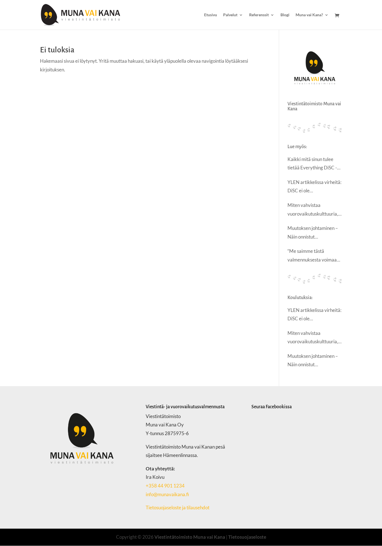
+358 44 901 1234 (165, 486)
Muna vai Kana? (309, 15)
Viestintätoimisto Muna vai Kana (189, 537)
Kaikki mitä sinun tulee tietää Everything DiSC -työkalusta (312, 164)
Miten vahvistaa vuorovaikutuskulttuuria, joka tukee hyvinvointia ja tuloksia (313, 210)
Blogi (284, 15)
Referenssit (259, 15)
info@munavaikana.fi (167, 494)
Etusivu (210, 15)
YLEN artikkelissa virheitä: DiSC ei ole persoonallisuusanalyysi (314, 187)
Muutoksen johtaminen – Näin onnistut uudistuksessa (312, 233)
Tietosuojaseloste (247, 537)
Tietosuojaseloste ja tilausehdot (178, 507)
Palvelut (230, 15)
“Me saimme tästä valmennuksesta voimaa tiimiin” (312, 256)
